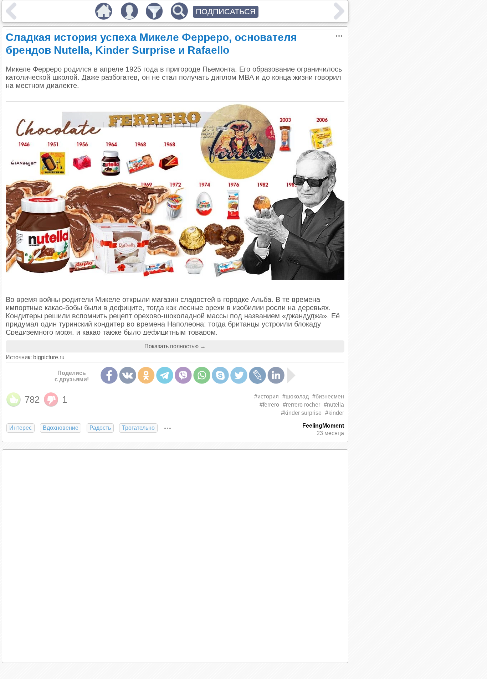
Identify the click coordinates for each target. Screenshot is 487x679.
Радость (100, 428)
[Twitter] (238, 375)
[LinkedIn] (275, 375)
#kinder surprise (301, 413)
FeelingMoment (323, 426)
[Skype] (220, 375)
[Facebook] (109, 375)
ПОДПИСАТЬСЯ (226, 11)
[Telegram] (164, 375)
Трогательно (138, 428)
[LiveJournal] (257, 375)
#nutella (334, 405)
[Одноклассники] (146, 375)
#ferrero (269, 405)
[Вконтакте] (127, 375)
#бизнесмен (328, 396)
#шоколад (295, 396)
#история (266, 396)
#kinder (334, 413)
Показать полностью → (175, 346)
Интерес (20, 428)
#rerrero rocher (301, 405)
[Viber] (183, 375)
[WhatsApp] (201, 375)
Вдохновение (60, 428)
